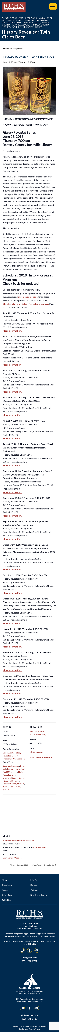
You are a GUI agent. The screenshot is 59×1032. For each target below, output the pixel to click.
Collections (7, 895)
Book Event (8, 753)
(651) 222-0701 (29, 961)
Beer (5, 766)
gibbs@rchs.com (29, 1015)
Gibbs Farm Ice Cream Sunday (43, 865)
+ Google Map (39, 847)
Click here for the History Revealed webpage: (26, 304)
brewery (11, 769)
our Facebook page (28, 296)
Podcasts (34, 890)
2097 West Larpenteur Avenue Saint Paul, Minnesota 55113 (29, 1000)
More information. (12, 330)
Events (5, 890)
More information (12, 364)
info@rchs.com (36, 752)
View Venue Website (12, 858)
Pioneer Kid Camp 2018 (19, 865)
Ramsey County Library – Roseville (18, 840)
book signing (13, 766)
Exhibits (33, 880)
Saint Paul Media (34, 1029)
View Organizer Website (41, 757)
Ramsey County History (13, 784)
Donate (33, 885)
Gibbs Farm (7, 885)
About (5, 880)
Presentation (18, 759)
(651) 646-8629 (29, 1018)
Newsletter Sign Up (38, 895)
